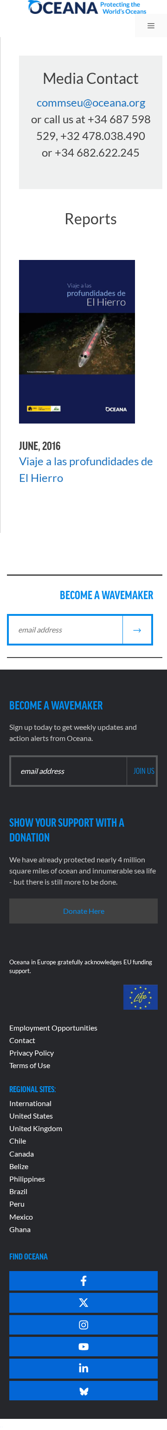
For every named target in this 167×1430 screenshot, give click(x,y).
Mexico (21, 1216)
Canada (21, 1153)
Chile (17, 1140)
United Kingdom (35, 1128)
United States (31, 1115)
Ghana (20, 1229)
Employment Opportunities (53, 1027)
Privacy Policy (31, 1052)
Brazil (18, 1191)
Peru (17, 1203)
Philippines (27, 1178)
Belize (18, 1166)
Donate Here (83, 910)
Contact (22, 1040)
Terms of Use (29, 1065)
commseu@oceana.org (91, 102)
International (30, 1103)
